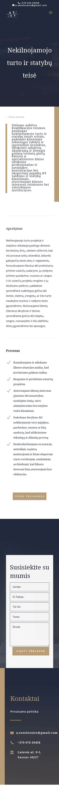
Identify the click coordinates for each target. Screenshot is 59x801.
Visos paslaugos (30, 496)
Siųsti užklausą (31, 650)
